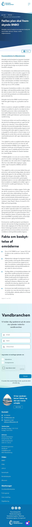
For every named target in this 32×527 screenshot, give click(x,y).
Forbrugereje (5, 493)
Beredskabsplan (6, 476)
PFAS (3, 464)
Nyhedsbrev (8, 359)
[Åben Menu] (29, 4)
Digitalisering (5, 501)
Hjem (4, 15)
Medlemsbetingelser (15, 514)
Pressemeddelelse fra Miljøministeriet (13, 56)
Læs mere (18, 407)
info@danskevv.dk (9, 418)
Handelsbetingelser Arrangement (16, 518)
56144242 (7, 415)
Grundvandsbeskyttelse (8, 489)
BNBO (3, 460)
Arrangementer (8, 362)
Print (27, 51)
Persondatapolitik (15, 512)
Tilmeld (25, 376)
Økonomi (4, 480)
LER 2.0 (4, 468)
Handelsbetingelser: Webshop (15, 516)
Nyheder (10, 15)
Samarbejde (5, 472)
